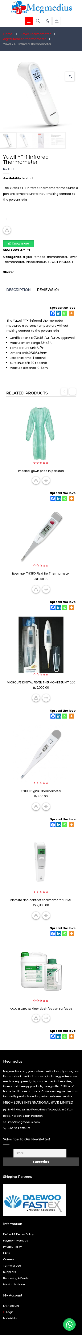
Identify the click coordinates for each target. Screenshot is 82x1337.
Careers (9, 1259)
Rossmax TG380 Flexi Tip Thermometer (41, 573)
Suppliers (9, 1272)
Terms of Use (12, 1266)
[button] (70, 76)
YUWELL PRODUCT (60, 262)
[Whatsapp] (64, 313)
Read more (36, 480)
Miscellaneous (36, 262)
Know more (20, 243)
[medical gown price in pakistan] (41, 433)
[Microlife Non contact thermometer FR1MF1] (41, 862)
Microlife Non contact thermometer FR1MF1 (41, 900)
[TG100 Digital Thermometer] (41, 753)
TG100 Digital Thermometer (41, 791)
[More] (71, 313)
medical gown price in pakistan (41, 471)
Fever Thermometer (36, 34)
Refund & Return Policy (18, 1234)
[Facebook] (52, 313)
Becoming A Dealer (16, 1278)
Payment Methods (15, 1241)
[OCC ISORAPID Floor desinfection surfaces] (41, 971)
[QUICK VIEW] (46, 480)
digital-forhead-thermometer (24, 39)
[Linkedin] (58, 313)
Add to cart (7, 230)
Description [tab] (18, 290)
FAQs (6, 1253)
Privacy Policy (12, 1247)
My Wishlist (10, 1318)
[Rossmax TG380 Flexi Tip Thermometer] (41, 536)
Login (9, 1312)
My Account (11, 1306)
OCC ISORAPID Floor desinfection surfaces (41, 1009)
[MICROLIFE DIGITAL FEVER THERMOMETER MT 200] (41, 645)
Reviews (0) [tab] (48, 290)
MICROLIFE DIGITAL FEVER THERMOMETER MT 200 (41, 682)
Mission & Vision (14, 1284)
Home (8, 34)
